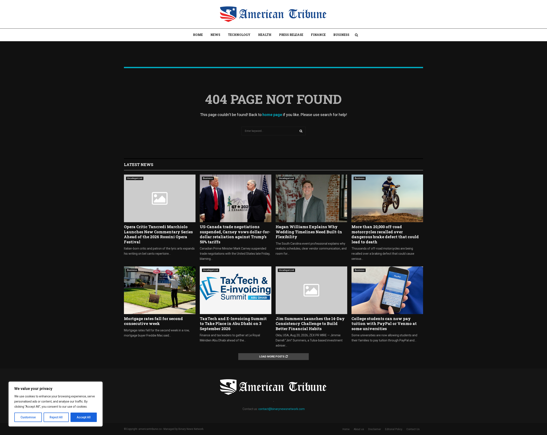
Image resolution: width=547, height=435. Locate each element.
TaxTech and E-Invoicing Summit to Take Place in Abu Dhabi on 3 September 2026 (233, 323)
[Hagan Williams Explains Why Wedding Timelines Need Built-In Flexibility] (311, 198)
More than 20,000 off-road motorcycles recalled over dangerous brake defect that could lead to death (385, 234)
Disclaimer (374, 429)
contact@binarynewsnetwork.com (281, 409)
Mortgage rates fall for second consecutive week (153, 321)
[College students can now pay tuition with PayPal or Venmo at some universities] (387, 290)
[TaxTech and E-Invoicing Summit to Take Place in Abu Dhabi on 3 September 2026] (235, 290)
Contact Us (413, 429)
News (215, 35)
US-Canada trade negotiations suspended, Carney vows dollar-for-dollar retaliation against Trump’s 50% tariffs (235, 234)
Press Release (291, 35)
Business (341, 35)
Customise (28, 417)
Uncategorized (134, 178)
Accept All (84, 417)
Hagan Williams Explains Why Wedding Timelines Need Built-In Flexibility (309, 231)
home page (272, 114)
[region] (56, 404)
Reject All (56, 417)
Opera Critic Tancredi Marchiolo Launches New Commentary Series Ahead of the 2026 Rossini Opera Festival (158, 234)
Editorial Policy (393, 429)
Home (198, 35)
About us (359, 429)
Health (264, 35)
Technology (239, 35)
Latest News (138, 164)
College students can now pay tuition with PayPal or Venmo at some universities (384, 323)
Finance (318, 35)
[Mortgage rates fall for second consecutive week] (160, 290)
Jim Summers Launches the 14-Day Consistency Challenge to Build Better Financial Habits (310, 323)
